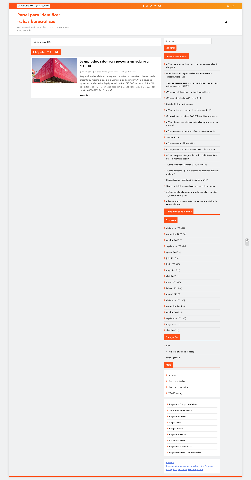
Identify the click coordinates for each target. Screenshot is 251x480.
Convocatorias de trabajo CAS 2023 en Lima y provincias (192, 116)
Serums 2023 (172, 137)
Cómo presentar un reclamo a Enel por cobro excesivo (191, 131)
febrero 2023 (172, 288)
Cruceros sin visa (177, 440)
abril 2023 (171, 276)
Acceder (172, 375)
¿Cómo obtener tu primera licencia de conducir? (188, 110)
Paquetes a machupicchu (180, 446)
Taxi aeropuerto (195, 469)
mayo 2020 (171, 324)
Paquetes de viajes (178, 434)
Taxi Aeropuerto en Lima (180, 410)
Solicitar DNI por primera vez (179, 104)
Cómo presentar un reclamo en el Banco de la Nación (190, 149)
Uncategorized (173, 357)
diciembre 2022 (174, 300)
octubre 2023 (172, 240)
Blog (37, 80)
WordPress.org (175, 393)
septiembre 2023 (174, 246)
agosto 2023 (172, 252)
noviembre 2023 (174, 234)
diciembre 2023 (174, 228)
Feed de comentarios (178, 387)
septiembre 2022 (174, 318)
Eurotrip (170, 462)
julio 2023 (171, 258)
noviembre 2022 (174, 306)
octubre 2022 (172, 312)
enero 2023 (171, 294)
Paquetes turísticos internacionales (185, 452)
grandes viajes (197, 466)
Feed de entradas (176, 381)
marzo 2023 (172, 282)
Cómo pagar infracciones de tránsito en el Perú (188, 92)
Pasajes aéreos (180, 469)
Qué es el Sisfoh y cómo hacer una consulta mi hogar (190, 186)
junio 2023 (171, 264)
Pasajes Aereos (176, 428)
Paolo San (86, 71)
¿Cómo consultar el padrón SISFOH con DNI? (187, 164)
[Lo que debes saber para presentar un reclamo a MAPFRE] (54, 70)
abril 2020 (171, 330)
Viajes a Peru (175, 422)
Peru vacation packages (177, 466)
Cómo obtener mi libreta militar (180, 143)
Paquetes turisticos (177, 416)
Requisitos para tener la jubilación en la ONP (187, 180)
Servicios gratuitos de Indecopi (180, 351)
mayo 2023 (171, 270)
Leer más (84, 94)
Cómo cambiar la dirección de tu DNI (183, 98)
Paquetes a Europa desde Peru (183, 404)
